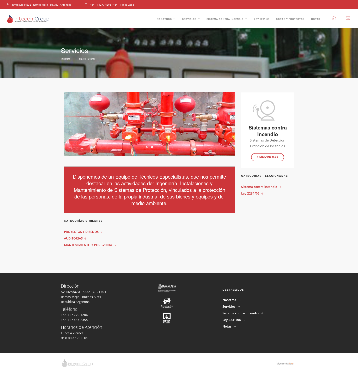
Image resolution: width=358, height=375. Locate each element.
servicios (87, 58)
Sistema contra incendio (225, 19)
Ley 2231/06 (261, 19)
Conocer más (267, 157)
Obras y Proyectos (290, 19)
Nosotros (164, 19)
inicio (65, 58)
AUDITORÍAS (73, 238)
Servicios (189, 19)
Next (229, 124)
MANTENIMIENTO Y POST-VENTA (88, 245)
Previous (69, 124)
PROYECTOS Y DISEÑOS (81, 232)
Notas (315, 19)
